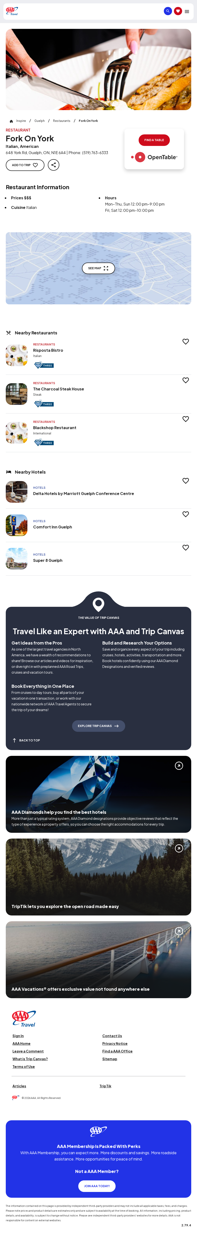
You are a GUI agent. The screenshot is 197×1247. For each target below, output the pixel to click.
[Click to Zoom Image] (98, 69)
